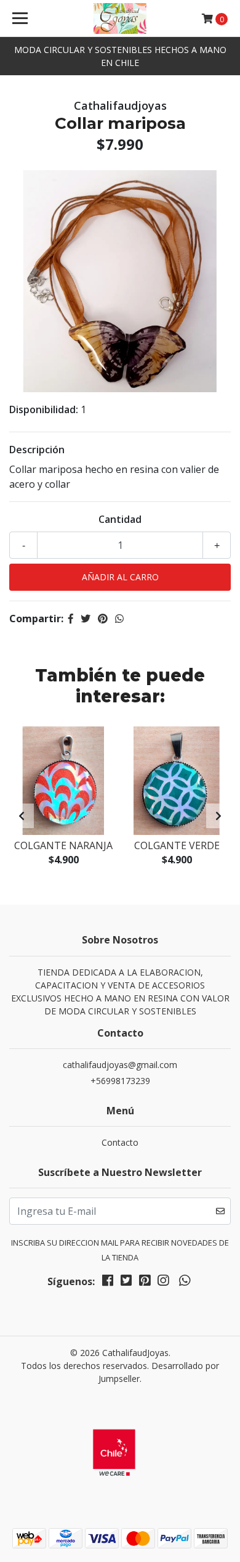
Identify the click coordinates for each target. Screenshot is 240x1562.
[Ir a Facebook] (107, 1282)
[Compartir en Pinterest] (103, 618)
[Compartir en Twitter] (85, 618)
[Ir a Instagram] (163, 1282)
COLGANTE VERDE (177, 845)
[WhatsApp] (184, 1282)
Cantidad (120, 519)
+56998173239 (120, 1081)
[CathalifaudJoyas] (120, 18)
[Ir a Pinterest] (144, 1282)
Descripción (37, 449)
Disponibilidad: (43, 409)
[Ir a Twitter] (126, 1282)
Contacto (120, 1142)
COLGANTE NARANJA (63, 845)
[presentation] (21, 816)
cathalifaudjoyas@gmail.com (120, 1065)
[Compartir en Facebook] (70, 618)
